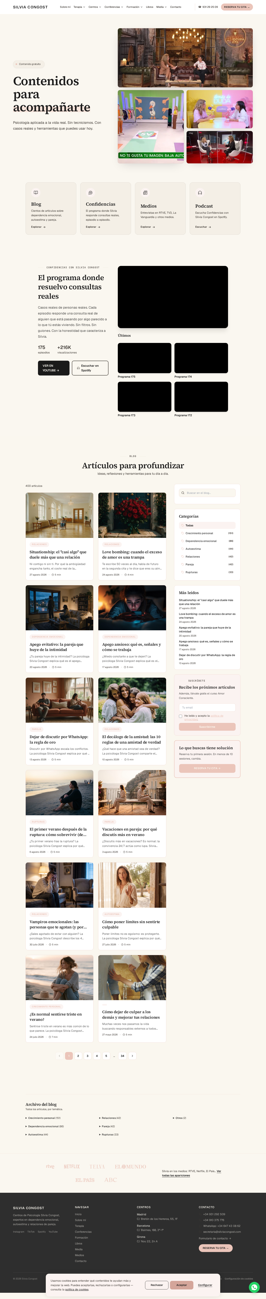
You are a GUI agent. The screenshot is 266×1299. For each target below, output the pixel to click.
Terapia (78, 7)
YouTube (53, 1231)
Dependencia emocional (46, 1126)
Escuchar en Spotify (90, 368)
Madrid (141, 1214)
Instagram (18, 1231)
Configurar (205, 1285)
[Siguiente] (132, 1056)
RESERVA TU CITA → (237, 7)
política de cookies (76, 1289)
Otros (181, 1118)
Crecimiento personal (44, 1118)
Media (160, 7)
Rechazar (157, 1285)
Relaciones (111, 1118)
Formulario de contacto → (215, 1238)
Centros (93, 7)
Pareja (108, 1126)
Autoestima (38, 1134)
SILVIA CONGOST (30, 7)
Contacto (175, 7)
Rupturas (110, 1134)
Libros (149, 7)
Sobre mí (65, 7)
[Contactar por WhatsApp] (254, 1287)
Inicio (78, 1214)
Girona (141, 1237)
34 (122, 1056)
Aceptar (181, 1285)
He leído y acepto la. (203, 717)
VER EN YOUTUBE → (51, 368)
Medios (79, 1255)
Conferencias (112, 7)
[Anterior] (59, 1056)
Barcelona (143, 1225)
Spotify (42, 1231)
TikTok (31, 1231)
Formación (133, 7)
